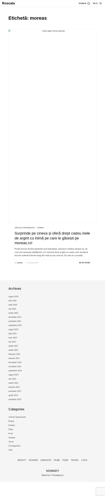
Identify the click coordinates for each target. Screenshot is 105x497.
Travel (11, 442)
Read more (84, 263)
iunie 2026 (12, 305)
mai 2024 (12, 379)
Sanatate (11, 437)
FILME (57, 460)
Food (10, 433)
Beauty (11, 421)
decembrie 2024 (14, 362)
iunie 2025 (12, 338)
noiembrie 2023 (14, 391)
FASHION (33, 460)
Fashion (40, 228)
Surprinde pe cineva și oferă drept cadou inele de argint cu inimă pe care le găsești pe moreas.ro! (52, 238)
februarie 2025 (14, 354)
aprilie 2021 (13, 395)
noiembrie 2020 (14, 399)
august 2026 (13, 296)
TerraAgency (58, 475)
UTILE (84, 460)
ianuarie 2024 (13, 387)
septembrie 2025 (15, 325)
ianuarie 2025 (13, 358)
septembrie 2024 (15, 370)
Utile (10, 450)
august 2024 (13, 375)
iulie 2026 (12, 300)
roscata (19, 263)
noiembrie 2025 (14, 321)
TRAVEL (75, 460)
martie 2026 (13, 313)
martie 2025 (13, 350)
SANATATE (45, 460)
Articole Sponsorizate (25, 228)
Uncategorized (14, 446)
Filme (10, 429)
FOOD (65, 460)
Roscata (8, 3)
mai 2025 (12, 342)
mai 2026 (12, 309)
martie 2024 (13, 383)
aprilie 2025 (13, 346)
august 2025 (13, 329)
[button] (97, 3)
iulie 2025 (12, 333)
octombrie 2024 (14, 366)
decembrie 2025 (14, 317)
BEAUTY (22, 460)
